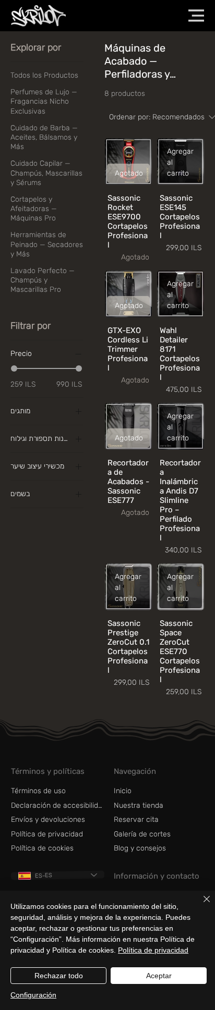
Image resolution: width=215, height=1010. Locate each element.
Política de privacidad (47, 834)
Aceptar (159, 975)
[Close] (200, 905)
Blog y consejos (140, 848)
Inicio (123, 790)
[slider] (14, 368)
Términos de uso (38, 790)
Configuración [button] (33, 995)
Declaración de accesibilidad (58, 805)
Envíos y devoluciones (48, 819)
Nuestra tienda (138, 805)
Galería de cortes (142, 834)
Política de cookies (42, 848)
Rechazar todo (58, 975)
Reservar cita (136, 819)
